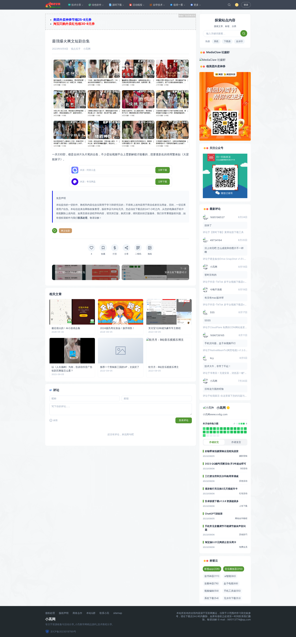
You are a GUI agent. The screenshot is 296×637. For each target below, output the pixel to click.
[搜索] (229, 5)
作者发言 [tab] (236, 442)
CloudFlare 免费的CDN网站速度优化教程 (232, 327)
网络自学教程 (241, 518)
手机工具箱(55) (232, 590)
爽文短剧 (65, 230)
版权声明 (64, 613)
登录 (246, 5)
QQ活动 (243, 468)
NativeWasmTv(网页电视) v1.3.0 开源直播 (233, 350)
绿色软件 (96, 4)
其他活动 (243, 481)
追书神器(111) (211, 576)
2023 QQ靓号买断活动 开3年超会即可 (225, 463)
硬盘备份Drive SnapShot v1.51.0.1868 (231, 258)
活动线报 (137, 4)
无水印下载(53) (232, 598)
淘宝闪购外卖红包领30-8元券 (74, 23)
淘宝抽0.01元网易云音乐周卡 (220, 542)
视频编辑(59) (211, 590)
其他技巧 (243, 534)
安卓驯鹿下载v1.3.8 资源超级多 (222, 501)
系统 (216, 41)
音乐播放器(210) (234, 568)
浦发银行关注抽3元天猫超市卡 (221, 488)
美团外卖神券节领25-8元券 (72, 19)
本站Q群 (90, 613)
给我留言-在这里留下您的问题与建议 (229, 395)
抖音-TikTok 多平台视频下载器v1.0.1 (229, 281)
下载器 (227, 41)
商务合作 (77, 613)
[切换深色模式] (237, 5)
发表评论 (183, 420)
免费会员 (243, 547)
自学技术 (158, 4)
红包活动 (243, 493)
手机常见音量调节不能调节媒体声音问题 (225, 528)
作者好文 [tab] (214, 442)
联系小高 (104, 613)
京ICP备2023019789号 (63, 631)
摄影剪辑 (243, 456)
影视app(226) (212, 568)
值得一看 (178, 4)
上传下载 (243, 506)
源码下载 (117, 4)
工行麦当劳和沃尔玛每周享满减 (221, 476)
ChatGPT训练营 (214, 513)
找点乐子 (76, 48)
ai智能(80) (230, 576)
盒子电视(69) (231, 583)
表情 (55, 420)
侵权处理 (50, 613)
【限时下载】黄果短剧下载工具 (227, 232)
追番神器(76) (211, 583)
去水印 (239, 41)
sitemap (117, 613)
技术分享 (76, 4)
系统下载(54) (211, 598)
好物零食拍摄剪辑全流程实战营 (221, 451)
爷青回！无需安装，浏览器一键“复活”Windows (235, 372)
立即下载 (162, 170)
